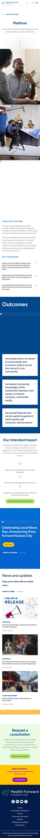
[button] (37, 3)
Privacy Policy (16, 835)
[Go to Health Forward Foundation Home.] (9, 3)
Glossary (20, 814)
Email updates (20, 825)
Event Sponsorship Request (20, 811)
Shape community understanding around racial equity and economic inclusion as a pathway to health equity (17, 277)
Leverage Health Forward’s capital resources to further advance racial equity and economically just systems (17, 287)
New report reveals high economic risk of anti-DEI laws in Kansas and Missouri (19, 626)
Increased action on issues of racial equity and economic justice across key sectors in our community (20, 365)
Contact (20, 808)
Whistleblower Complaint (20, 822)
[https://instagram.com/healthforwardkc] (26, 801)
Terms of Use (26, 833)
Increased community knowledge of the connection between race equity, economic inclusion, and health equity (19, 392)
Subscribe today (20, 780)
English (27, 2)
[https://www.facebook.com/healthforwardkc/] (13, 801)
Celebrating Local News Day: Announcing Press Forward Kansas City (19, 532)
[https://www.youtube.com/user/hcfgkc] (21, 801)
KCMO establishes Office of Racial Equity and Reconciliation (16, 699)
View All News (8, 591)
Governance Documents (20, 816)
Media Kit (20, 819)
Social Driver (28, 835)
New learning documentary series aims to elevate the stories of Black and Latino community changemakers (19, 663)
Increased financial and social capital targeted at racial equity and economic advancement (19, 417)
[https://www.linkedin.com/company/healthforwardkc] (17, 801)
